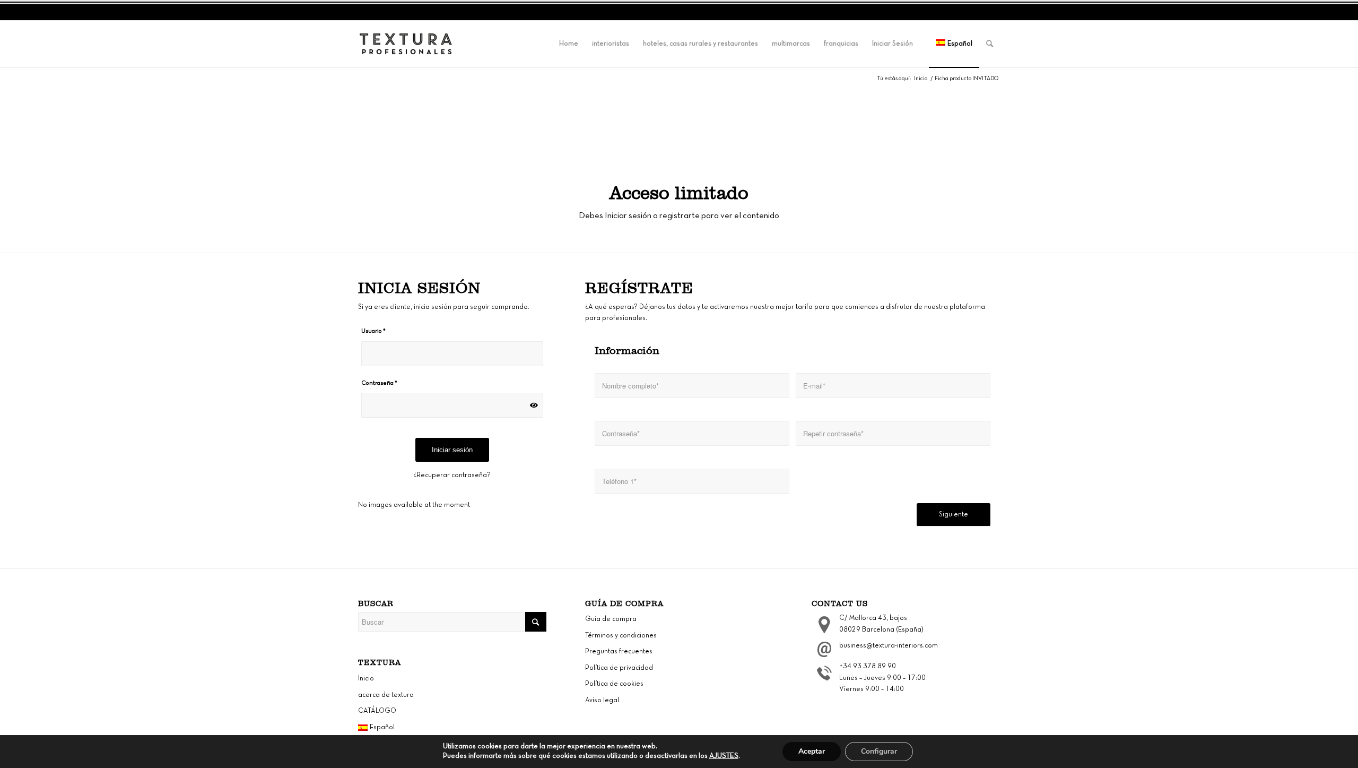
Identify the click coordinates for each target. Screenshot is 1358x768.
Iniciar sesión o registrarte (652, 216)
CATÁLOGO (377, 711)
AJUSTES (723, 756)
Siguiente (953, 515)
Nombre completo (620, 363)
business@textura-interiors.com (888, 646)
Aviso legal (602, 700)
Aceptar (811, 751)
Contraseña (613, 411)
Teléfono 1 (611, 459)
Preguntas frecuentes (618, 652)
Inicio (920, 78)
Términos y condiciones (621, 636)
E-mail (806, 363)
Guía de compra (611, 619)
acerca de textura (386, 695)
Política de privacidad (619, 668)
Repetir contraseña (823, 411)
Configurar (879, 751)
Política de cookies (614, 684)
